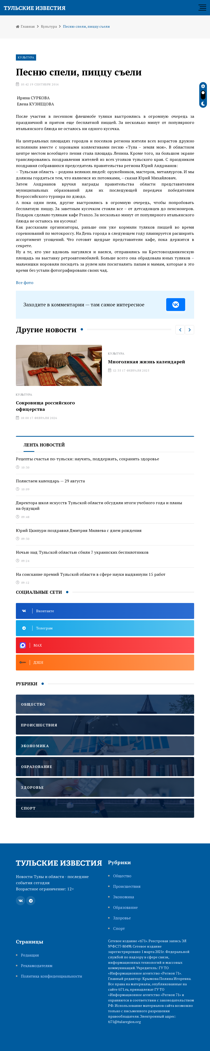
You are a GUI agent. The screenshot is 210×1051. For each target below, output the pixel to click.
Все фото (24, 282)
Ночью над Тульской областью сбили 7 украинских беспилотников (82, 552)
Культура (49, 26)
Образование (125, 907)
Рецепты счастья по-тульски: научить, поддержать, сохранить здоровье (87, 459)
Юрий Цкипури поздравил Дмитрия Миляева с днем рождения (79, 530)
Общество (122, 876)
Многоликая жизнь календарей (146, 361)
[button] (180, 329)
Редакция (30, 955)
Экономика (123, 897)
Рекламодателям (36, 966)
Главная (27, 26)
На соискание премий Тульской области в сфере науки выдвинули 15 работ (90, 574)
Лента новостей (44, 445)
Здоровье (122, 918)
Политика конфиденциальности (51, 976)
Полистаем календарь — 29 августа (50, 481)
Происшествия (127, 886)
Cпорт (119, 928)
